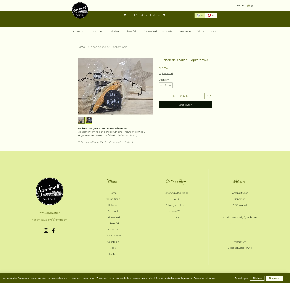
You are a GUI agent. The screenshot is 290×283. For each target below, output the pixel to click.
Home (81, 47)
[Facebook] (53, 231)
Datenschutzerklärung (204, 278)
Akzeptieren (274, 278)
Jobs (113, 247)
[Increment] (170, 85)
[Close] (286, 278)
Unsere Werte (113, 235)
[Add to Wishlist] (209, 96)
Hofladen (113, 205)
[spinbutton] (165, 85)
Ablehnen (257, 278)
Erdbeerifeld (113, 217)
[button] (250, 5)
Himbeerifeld (113, 223)
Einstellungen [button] (241, 278)
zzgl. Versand (166, 73)
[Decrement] (161, 85)
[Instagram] (46, 231)
